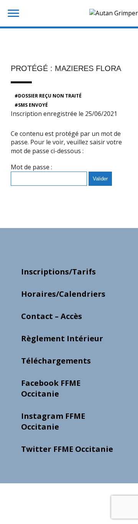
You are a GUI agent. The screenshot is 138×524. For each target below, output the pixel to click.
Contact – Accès (51, 316)
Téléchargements (56, 360)
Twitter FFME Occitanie (67, 449)
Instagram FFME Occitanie (53, 421)
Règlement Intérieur (62, 338)
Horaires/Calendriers (63, 294)
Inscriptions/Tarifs (58, 271)
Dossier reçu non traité (50, 96)
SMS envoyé (33, 105)
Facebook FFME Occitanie (50, 388)
